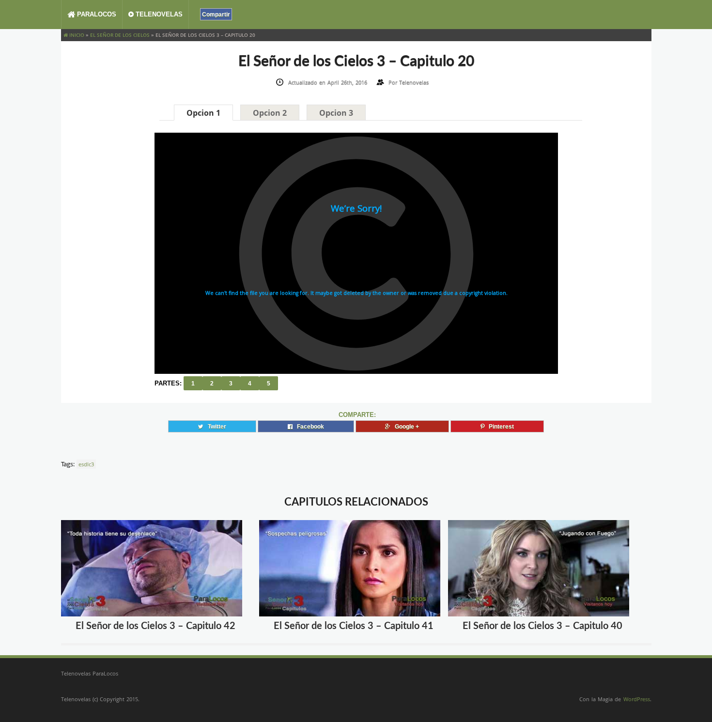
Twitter (214, 426)
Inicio (76, 34)
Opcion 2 (270, 113)
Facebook (308, 426)
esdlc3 (86, 464)
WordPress (636, 699)
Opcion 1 (203, 113)
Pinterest (499, 426)
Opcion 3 (336, 113)
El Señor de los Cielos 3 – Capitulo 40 (542, 626)
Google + (404, 426)
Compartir (216, 14)
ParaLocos (95, 14)
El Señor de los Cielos (120, 34)
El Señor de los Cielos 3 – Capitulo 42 (155, 626)
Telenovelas (158, 14)
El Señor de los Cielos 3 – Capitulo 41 (353, 626)
